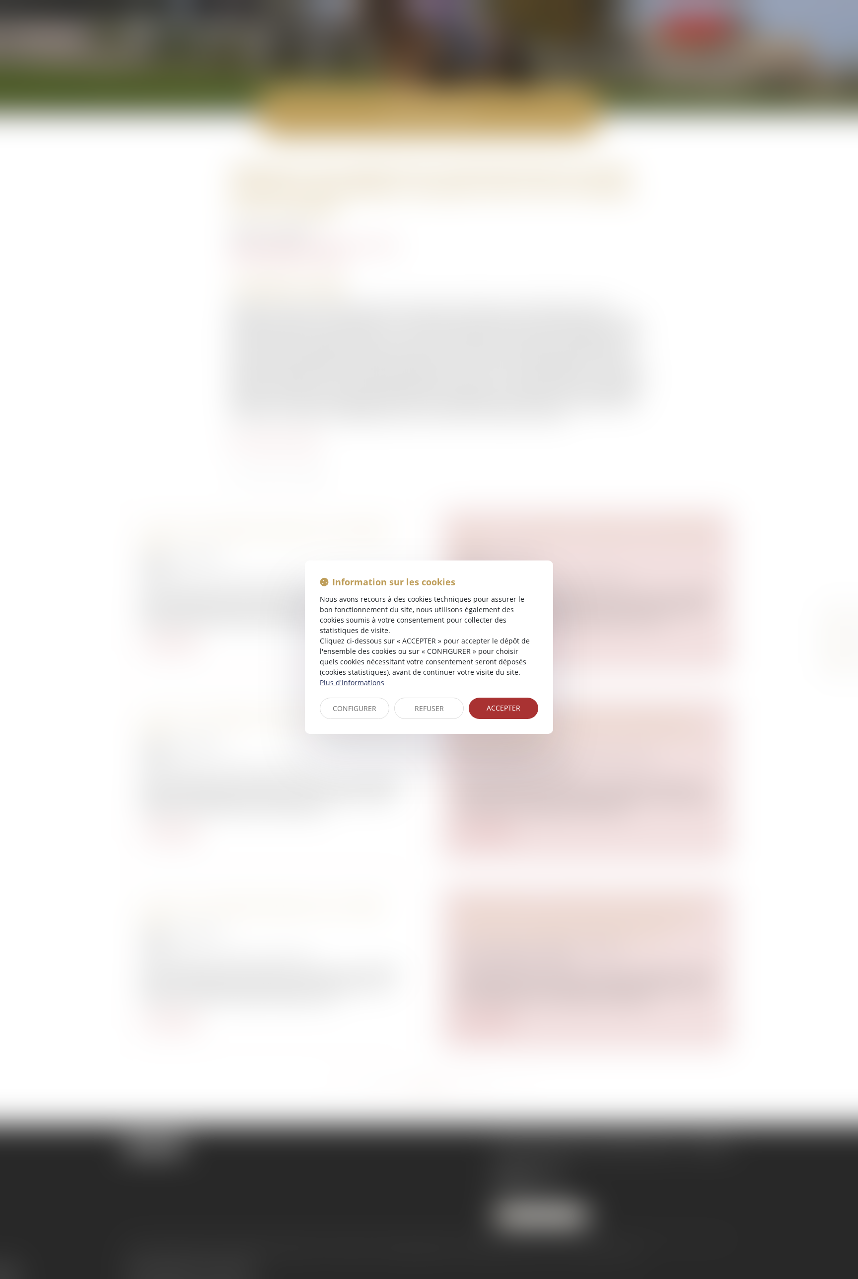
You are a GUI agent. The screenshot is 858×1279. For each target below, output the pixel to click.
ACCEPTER (503, 708)
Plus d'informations (352, 682)
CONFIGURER (354, 708)
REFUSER (429, 708)
